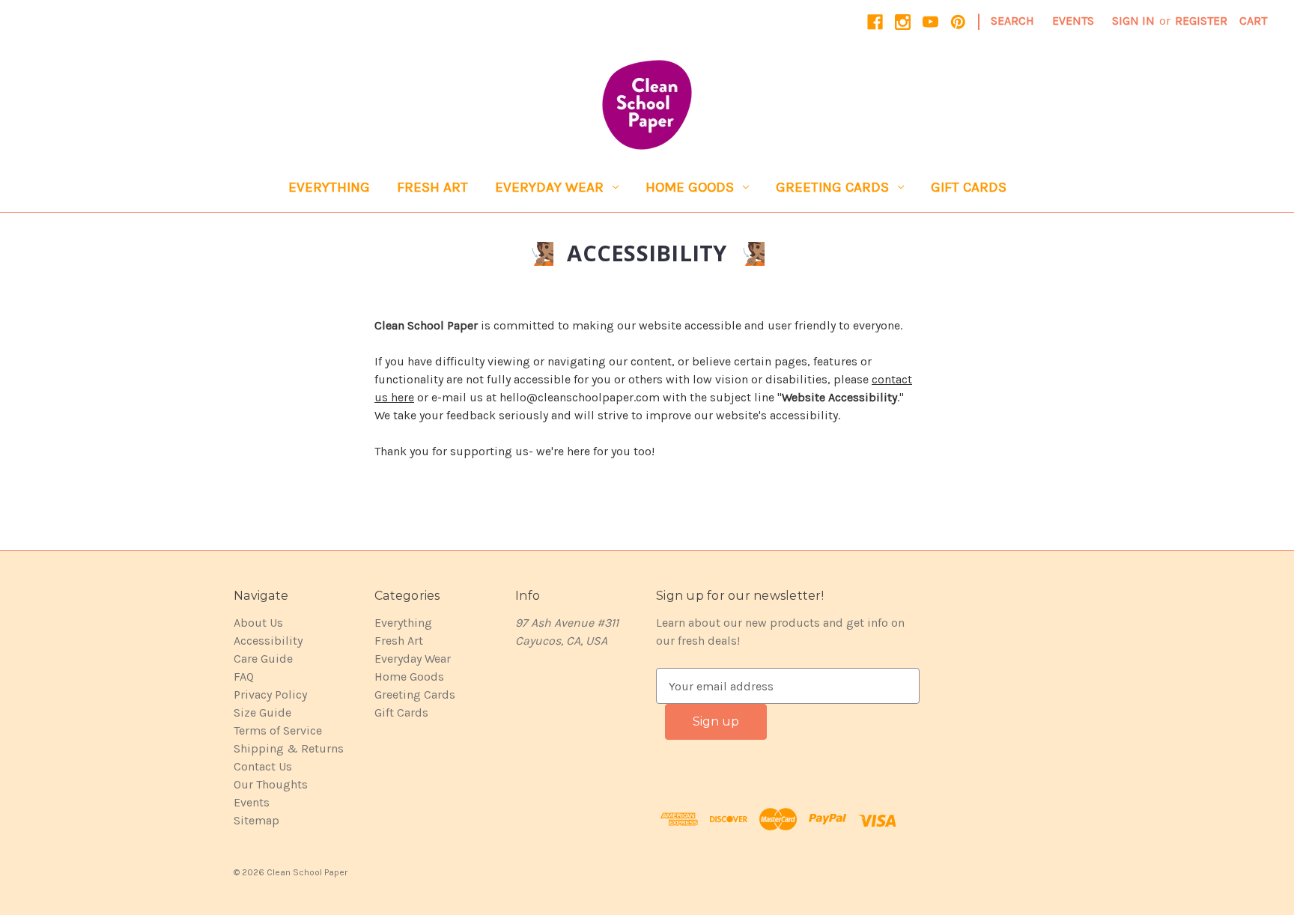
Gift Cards (968, 187)
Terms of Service (278, 730)
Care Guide (263, 658)
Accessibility (268, 640)
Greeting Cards (832, 187)
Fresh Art (432, 187)
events (1073, 20)
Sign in (1133, 20)
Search (1012, 20)
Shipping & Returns (289, 748)
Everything (329, 187)
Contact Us (263, 766)
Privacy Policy (270, 694)
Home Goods (690, 187)
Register (1201, 20)
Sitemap (256, 820)
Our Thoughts (271, 784)
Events (252, 802)
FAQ (244, 676)
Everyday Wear (549, 187)
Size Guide (262, 712)
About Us (258, 622)
